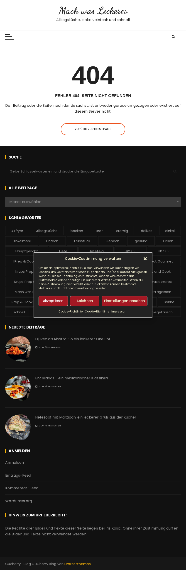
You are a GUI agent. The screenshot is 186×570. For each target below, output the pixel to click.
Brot (99, 230)
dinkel (170, 230)
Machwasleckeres (157, 281)
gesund (141, 241)
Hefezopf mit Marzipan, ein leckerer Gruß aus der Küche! (85, 417)
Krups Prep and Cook (153, 271)
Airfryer (17, 230)
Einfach (52, 241)
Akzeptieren (53, 300)
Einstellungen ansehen (124, 300)
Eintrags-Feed (18, 475)
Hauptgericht (26, 251)
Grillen (168, 241)
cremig (122, 230)
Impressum (119, 311)
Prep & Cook (22, 302)
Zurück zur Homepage (93, 129)
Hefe (63, 251)
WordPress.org (18, 501)
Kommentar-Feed (21, 488)
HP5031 (131, 251)
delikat (146, 230)
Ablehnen (84, 300)
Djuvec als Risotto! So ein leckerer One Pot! (73, 339)
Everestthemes (77, 563)
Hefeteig (96, 251)
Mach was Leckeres (93, 10)
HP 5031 (164, 251)
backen (77, 230)
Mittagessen (160, 291)
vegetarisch (162, 312)
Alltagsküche (47, 230)
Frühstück (82, 241)
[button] (145, 258)
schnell (19, 312)
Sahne (169, 302)
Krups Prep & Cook (30, 271)
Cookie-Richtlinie (71, 311)
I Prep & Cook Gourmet (32, 261)
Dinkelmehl (22, 241)
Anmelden (14, 462)
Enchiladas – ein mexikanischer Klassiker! (71, 378)
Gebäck (112, 241)
